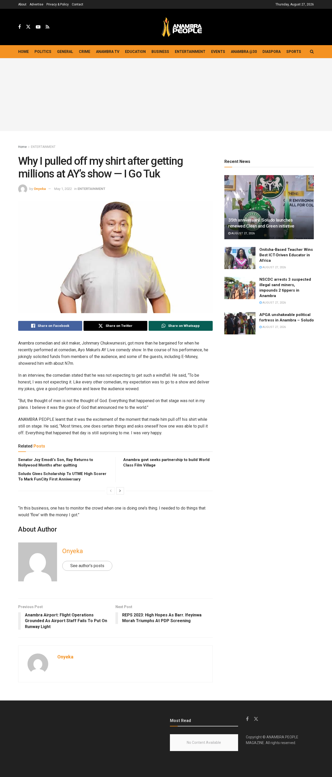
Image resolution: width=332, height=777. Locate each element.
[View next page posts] (120, 490)
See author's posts (87, 565)
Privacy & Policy (57, 4)
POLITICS (42, 52)
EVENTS (218, 52)
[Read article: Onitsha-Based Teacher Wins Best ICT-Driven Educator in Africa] (239, 258)
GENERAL (65, 52)
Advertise (36, 4)
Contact (77, 4)
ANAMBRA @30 (244, 52)
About (22, 4)
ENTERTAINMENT (190, 52)
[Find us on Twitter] (28, 27)
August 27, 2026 (243, 233)
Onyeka (40, 189)
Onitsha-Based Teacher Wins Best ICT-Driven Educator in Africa (286, 255)
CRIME (84, 52)
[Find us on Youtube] (38, 27)
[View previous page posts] (111, 490)
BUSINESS (160, 52)
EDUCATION (135, 52)
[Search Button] (312, 51)
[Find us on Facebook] (19, 27)
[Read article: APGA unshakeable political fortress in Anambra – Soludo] (239, 323)
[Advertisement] (166, 94)
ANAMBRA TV (107, 52)
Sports (293, 52)
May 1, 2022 (63, 189)
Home (23, 52)
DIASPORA (271, 52)
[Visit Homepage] (181, 27)
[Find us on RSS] (47, 27)
